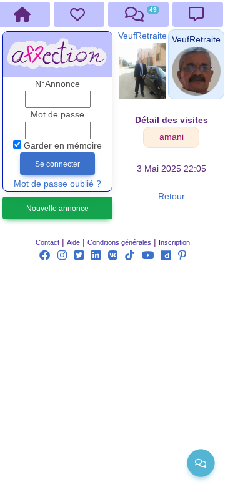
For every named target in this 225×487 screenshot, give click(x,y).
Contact (47, 242)
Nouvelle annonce (57, 208)
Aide (73, 242)
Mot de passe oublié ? (57, 184)
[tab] (79, 14)
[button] (196, 39)
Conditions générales (119, 242)
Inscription (174, 242)
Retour (171, 196)
